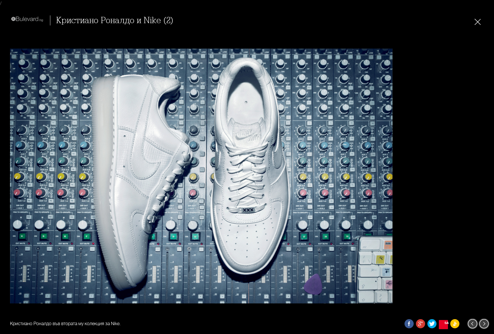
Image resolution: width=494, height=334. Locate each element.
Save (446, 323)
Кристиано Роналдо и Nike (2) (115, 20)
